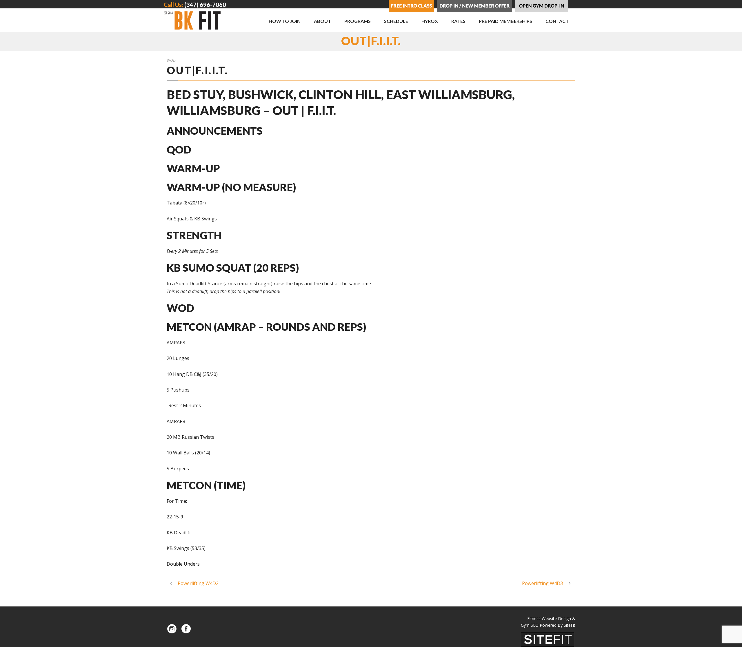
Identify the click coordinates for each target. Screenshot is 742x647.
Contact (557, 21)
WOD (171, 60)
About (322, 21)
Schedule (396, 21)
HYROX (429, 21)
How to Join (285, 21)
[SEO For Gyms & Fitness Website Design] (547, 639)
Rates (458, 21)
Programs (357, 21)
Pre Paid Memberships (505, 21)
